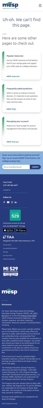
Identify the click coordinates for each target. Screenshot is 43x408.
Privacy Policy (7, 244)
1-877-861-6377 (12, 185)
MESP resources (13, 76)
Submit (35, 167)
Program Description (9, 259)
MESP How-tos (13, 142)
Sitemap (5, 252)
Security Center (7, 255)
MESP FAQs (11, 109)
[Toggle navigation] (38, 5)
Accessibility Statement (10, 248)
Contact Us (6, 190)
